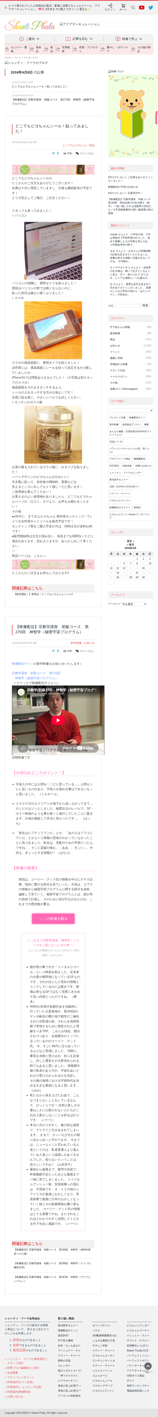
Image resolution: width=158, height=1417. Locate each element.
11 (111, 568)
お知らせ (89, 642)
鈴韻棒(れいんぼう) (137, 1345)
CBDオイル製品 (136, 1375)
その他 (114, 382)
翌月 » (130, 541)
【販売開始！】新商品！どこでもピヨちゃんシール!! (43, 594)
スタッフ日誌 (117, 370)
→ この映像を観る (53, 919)
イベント (115, 351)
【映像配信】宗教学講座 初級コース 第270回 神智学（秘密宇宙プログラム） (53, 102)
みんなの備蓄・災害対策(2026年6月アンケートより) (130, 433)
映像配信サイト (23, 663)
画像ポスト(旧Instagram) (124, 388)
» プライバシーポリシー (19, 1377)
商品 (92, 145)
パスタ (96, 1330)
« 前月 (130, 544)
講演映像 (115, 333)
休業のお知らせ (143, 465)
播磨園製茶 (139, 458)
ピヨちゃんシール (102, 1380)
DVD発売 (114, 465)
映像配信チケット (68, 1330)
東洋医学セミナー (118, 479)
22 (137, 572)
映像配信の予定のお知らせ (123, 186)
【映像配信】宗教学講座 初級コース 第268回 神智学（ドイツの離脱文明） (52, 1265)
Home (8, 57)
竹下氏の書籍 (65, 1340)
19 (117, 572)
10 (150, 563)
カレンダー (64, 1365)
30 (143, 577)
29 (137, 577)
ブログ (17, 57)
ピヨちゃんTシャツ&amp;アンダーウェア (129, 516)
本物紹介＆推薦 (119, 364)
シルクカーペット (102, 1370)
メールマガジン (119, 376)
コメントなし (87, 153)
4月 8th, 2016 (31, 57)
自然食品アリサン (131, 424)
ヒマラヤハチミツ (68, 1380)
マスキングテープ (102, 1385)
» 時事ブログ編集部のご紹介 (22, 1367)
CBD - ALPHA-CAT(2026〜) (123, 486)
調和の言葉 (64, 1360)
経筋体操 (127, 465)
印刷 (69, 153)
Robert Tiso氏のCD (137, 1350)
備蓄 (146, 424)
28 (130, 577)
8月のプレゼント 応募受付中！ (125, 193)
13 (124, 568)
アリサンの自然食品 (69, 1395)
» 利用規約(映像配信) (18, 1391)
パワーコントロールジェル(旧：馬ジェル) (129, 450)
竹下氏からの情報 (120, 327)
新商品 (137, 507)
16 (143, 568)
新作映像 (76, 642)
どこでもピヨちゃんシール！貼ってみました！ (40, 86)
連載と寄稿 (116, 358)
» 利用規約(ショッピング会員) (23, 1386)
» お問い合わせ (14, 1396)
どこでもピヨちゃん (75, 145)
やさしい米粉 (100, 1345)
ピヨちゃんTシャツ (103, 1390)
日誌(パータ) (116, 441)
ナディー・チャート (119, 493)
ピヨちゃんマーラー (119, 500)
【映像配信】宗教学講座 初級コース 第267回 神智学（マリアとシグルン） (52, 1279)
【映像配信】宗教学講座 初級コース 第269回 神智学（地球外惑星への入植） (52, 1251)
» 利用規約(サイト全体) (19, 1382)
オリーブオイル (101, 1325)
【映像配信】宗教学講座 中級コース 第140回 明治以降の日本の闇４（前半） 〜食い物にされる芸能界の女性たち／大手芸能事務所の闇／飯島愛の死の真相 (130, 206)
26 (117, 577)
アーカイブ (114, 603)
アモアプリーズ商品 (119, 458)
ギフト (130, 1380)
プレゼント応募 (117, 417)
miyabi (113, 234)
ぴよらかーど (100, 1375)
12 (117, 568)
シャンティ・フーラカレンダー (125, 472)
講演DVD (63, 1335)
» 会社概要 (11, 1372)
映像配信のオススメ (119, 507)
